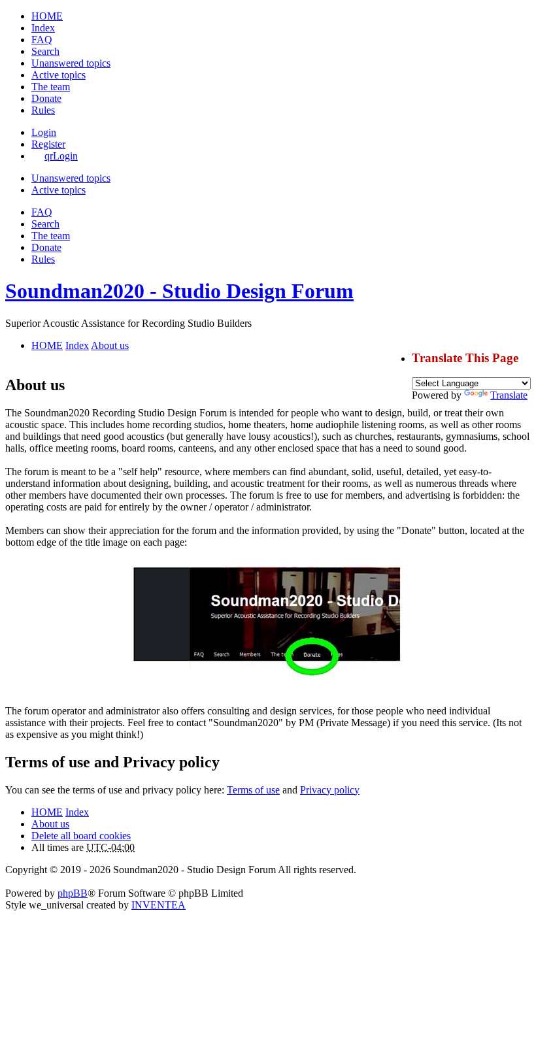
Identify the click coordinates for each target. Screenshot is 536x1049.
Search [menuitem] (45, 51)
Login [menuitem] (43, 132)
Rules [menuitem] (43, 110)
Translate (509, 395)
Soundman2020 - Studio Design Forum (179, 291)
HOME (47, 812)
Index (77, 812)
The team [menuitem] (50, 86)
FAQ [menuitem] (41, 39)
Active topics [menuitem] (58, 74)
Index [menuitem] (43, 27)
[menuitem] (46, 98)
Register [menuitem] (48, 144)
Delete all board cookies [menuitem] (81, 835)
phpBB (73, 893)
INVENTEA (158, 904)
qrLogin (61, 155)
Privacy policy (330, 789)
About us (50, 823)
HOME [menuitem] (47, 16)
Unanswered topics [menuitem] (70, 63)
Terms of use (253, 789)
